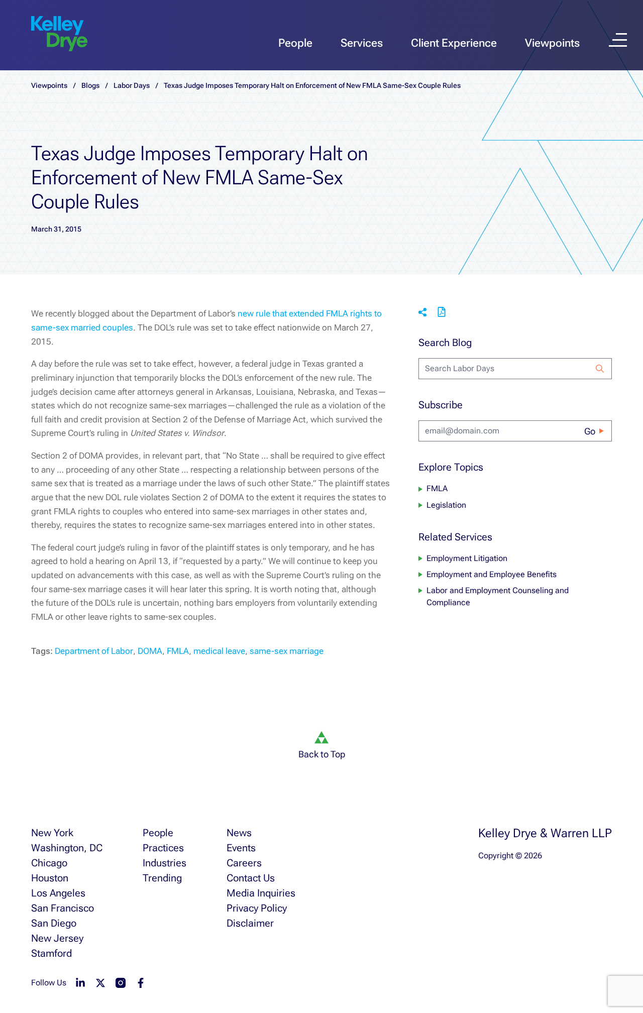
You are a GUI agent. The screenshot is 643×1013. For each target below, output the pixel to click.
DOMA (150, 651)
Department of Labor (94, 651)
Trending (162, 878)
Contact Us (251, 878)
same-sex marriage (287, 651)
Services (362, 43)
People (295, 43)
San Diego (53, 923)
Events (241, 848)
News (239, 833)
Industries (164, 863)
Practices (163, 848)
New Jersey (57, 938)
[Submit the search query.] (600, 369)
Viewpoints (552, 43)
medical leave (219, 651)
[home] (59, 34)
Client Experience (454, 43)
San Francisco (62, 908)
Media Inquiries (261, 893)
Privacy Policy (257, 908)
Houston (49, 878)
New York (52, 833)
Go (589, 431)
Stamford (51, 953)
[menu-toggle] (618, 40)
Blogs (90, 85)
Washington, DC (66, 848)
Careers (244, 863)
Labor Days (132, 85)
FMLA (178, 651)
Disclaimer (250, 923)
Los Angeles (58, 893)
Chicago (49, 863)
